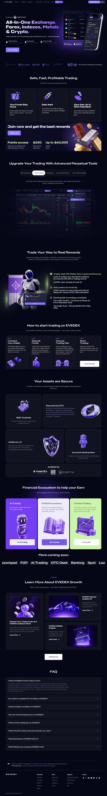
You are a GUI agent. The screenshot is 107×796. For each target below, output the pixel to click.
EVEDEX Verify (71, 780)
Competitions (39, 2)
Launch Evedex (89, 364)
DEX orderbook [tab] (25, 173)
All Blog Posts (53, 657)
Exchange (39, 777)
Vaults (38, 788)
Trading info (55, 783)
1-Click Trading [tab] (39, 173)
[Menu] (4, 2)
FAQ (68, 785)
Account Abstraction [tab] (62, 173)
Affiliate (23, 2)
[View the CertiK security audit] (66, 472)
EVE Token (47, 2)
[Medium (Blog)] (94, 778)
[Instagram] (99, 778)
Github (53, 785)
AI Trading (39, 780)
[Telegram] (83, 778)
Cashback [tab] (50, 173)
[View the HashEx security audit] (40, 472)
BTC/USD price (16, 766)
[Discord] (89, 778)
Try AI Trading (22, 542)
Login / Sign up (94, 2)
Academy (39, 785)
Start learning (54, 542)
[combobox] (103, 2)
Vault (52, 2)
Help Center (70, 783)
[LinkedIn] (97, 778)
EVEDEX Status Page (72, 777)
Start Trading (12, 50)
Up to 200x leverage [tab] (79, 173)
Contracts (54, 780)
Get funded (86, 542)
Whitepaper (55, 777)
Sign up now (14, 133)
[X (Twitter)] (86, 778)
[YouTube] (91, 778)
